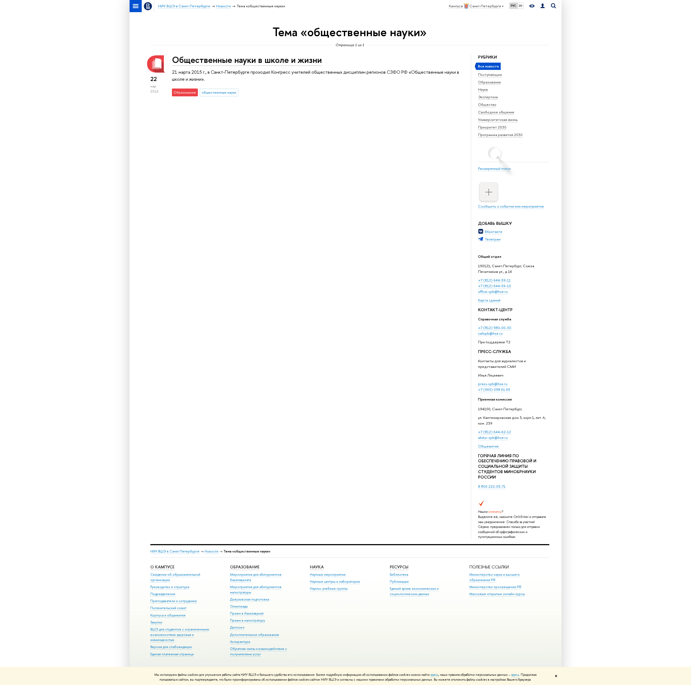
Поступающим (490, 74)
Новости (211, 551)
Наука (483, 89)
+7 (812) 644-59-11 (494, 280)
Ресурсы (399, 567)
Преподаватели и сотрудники (173, 601)
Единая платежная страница (172, 654)
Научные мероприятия (328, 574)
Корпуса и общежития (167, 615)
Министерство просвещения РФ (495, 587)
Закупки (156, 622)
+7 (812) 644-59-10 (494, 285)
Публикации (399, 581)
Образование (489, 82)
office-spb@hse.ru (493, 291)
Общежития (488, 446)
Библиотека (399, 574)
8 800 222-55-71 (492, 486)
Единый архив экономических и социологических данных (414, 591)
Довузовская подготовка (249, 599)
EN (520, 6)
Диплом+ (237, 627)
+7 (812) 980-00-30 (494, 327)
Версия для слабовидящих (171, 647)
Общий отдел (489, 256)
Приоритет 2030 (492, 127)
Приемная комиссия (495, 399)
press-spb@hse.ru (492, 383)
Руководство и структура (169, 587)
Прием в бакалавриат (247, 613)
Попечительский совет (168, 608)
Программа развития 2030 (500, 134)
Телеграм (493, 239)
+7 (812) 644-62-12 (494, 431)
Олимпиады (239, 606)
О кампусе (162, 567)
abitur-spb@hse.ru (493, 437)
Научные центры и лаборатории (335, 581)
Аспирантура (240, 641)
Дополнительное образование (254, 634)
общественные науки (219, 92)
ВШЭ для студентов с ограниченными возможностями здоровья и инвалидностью (179, 634)
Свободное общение (496, 112)
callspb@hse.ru (490, 333)
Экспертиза (488, 96)
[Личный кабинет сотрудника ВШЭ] (542, 6)
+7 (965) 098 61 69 (494, 389)
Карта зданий (489, 300)
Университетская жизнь (498, 119)
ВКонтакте (493, 231)
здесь (434, 675)
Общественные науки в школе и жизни (247, 60)
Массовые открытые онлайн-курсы (497, 594)
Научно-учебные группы (329, 588)
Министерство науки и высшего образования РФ (494, 577)
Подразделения (162, 594)
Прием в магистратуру (247, 620)
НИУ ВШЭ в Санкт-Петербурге (174, 551)
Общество (487, 104)
